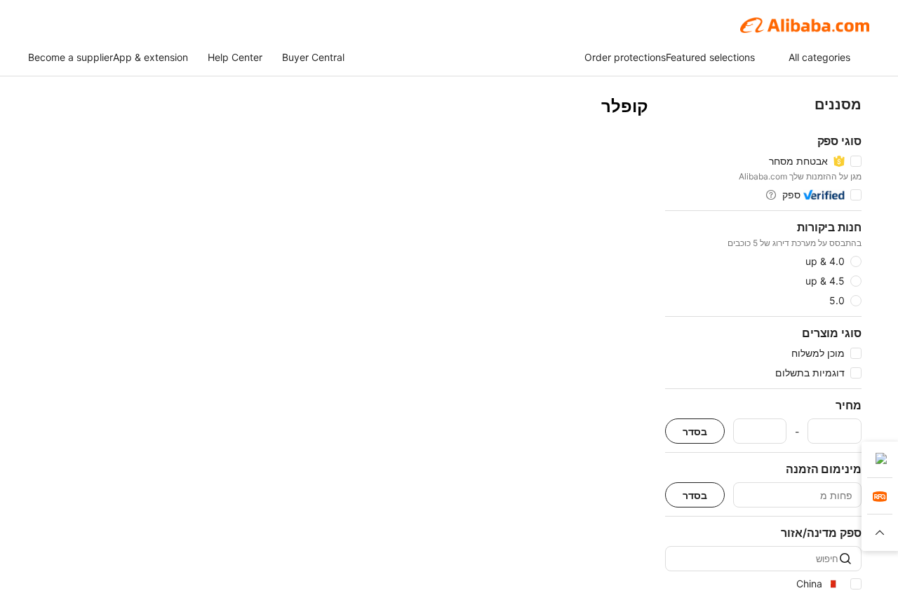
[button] (880, 532)
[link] (880, 460)
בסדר (695, 431)
